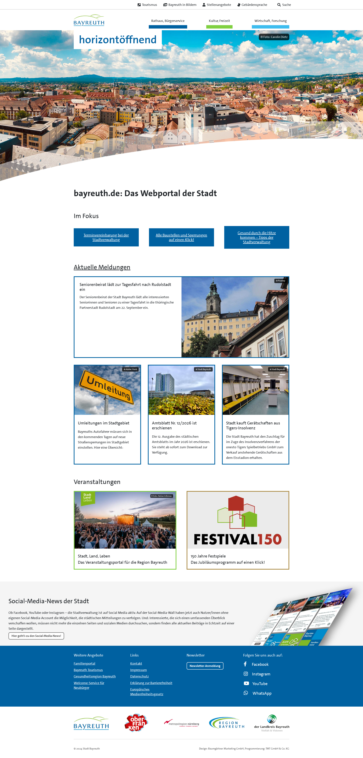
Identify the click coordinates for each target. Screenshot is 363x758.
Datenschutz (139, 676)
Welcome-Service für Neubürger (89, 685)
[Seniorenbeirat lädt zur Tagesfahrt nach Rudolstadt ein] (181, 317)
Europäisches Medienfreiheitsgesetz (146, 691)
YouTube (260, 683)
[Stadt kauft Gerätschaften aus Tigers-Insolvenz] (255, 415)
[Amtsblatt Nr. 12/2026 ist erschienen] (181, 415)
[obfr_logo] (136, 722)
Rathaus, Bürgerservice (168, 21)
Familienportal (84, 663)
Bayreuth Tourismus (88, 670)
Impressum (138, 670)
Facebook (260, 664)
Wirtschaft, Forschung (270, 21)
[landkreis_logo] (271, 723)
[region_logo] (226, 723)
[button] (284, 4)
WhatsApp (262, 693)
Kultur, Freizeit (219, 21)
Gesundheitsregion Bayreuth (95, 676)
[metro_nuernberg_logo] (181, 722)
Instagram (261, 674)
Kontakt (136, 663)
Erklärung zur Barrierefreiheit (151, 683)
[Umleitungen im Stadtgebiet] (107, 415)
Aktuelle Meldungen (102, 267)
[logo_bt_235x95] (89, 20)
